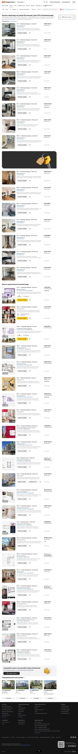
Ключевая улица (20, 395)
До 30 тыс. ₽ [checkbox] (7, 161)
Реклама (12, 737)
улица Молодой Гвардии (21, 491)
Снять (3, 723)
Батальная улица (20, 25)
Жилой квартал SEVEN (21, 365)
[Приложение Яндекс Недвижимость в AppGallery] (73, 745)
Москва (19, 706)
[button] (47, 2)
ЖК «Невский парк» (20, 349)
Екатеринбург (21, 711)
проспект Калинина (20, 555)
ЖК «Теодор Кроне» (20, 461)
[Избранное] (44, 2)
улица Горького (20, 308)
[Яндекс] (74, 751)
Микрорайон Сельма (65, 708)
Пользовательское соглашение (32, 737)
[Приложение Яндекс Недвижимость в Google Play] (71, 745)
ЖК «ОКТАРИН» (20, 429)
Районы (36, 708)
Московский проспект (21, 603)
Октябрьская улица (20, 443)
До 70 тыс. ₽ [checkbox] (23, 161)
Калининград (19, 328)
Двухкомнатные (21, 722)
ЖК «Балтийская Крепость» (22, 509)
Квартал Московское (65, 713)
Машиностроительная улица (7, 711)
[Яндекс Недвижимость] (8, 2)
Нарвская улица (5, 713)
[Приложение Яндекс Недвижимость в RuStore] (75, 745)
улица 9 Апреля (20, 475)
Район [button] (63, 9)
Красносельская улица (6, 709)
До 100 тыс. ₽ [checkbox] (7, 165)
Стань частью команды (20, 737)
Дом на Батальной (20, 26)
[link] (74, 2)
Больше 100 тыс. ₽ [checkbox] (17, 165)
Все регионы (37, 706)
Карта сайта (58, 737)
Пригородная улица (6, 715)
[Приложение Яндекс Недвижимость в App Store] (69, 745)
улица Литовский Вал (21, 635)
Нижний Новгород (22, 715)
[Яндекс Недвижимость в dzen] (73, 737)
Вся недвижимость (6, 737)
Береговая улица (20, 539)
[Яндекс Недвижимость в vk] (71, 737)
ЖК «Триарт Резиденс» (21, 525)
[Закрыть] (75, 9)
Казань (19, 713)
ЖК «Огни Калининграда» (22, 573)
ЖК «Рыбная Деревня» (21, 445)
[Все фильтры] (3, 9)
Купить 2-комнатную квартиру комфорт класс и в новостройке (47, 731)
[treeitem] (5, 5)
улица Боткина (19, 379)
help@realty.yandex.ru (26, 745)
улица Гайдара (19, 571)
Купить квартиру (38, 722)
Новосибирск (21, 709)
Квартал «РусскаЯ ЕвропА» (22, 493)
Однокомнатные (21, 723)
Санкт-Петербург (21, 708)
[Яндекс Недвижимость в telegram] (75, 737)
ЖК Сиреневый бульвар (21, 290)
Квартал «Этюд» (20, 621)
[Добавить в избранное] (29, 33)
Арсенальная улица (20, 347)
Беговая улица (19, 411)
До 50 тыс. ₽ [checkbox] (15, 161)
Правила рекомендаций (45, 737)
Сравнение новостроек (39, 709)
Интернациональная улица (7, 708)
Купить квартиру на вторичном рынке (42, 729)
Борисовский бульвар (6, 706)
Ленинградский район (65, 709)
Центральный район (65, 706)
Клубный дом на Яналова (22, 589)
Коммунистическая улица (22, 507)
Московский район (64, 711)
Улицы (36, 711)
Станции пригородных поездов (41, 713)
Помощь (52, 737)
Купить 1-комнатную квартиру (41, 727)
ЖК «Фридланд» (20, 557)
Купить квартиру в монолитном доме (42, 723)
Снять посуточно (5, 722)
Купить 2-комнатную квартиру (41, 725)
